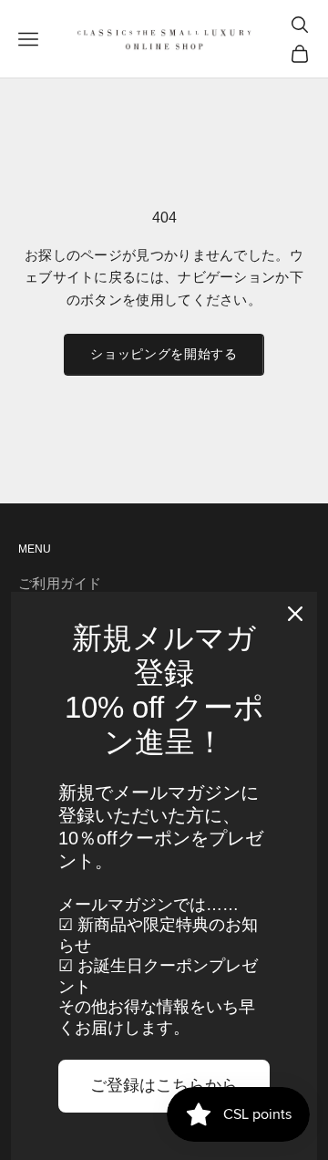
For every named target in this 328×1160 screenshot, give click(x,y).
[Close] (295, 614)
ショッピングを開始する (164, 354)
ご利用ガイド (60, 583)
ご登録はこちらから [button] (164, 1085)
